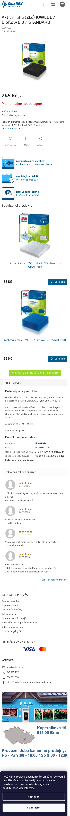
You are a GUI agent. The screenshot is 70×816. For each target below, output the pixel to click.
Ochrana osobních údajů (14, 618)
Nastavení (34, 797)
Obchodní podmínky (12, 609)
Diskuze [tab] (17, 383)
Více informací (27, 788)
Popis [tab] (7, 383)
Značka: (9, 31)
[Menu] (62, 4)
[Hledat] (44, 4)
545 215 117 (13, 672)
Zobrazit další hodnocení (54, 580)
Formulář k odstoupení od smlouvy (19, 622)
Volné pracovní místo (12, 627)
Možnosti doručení (11, 111)
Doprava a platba (10, 601)
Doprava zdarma (10, 605)
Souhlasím (33, 808)
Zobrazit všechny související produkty (35, 372)
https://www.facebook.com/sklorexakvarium (29, 682)
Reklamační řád (9, 614)
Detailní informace (11, 128)
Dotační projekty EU (12, 631)
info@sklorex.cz (15, 667)
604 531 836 (13, 677)
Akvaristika (41, 443)
